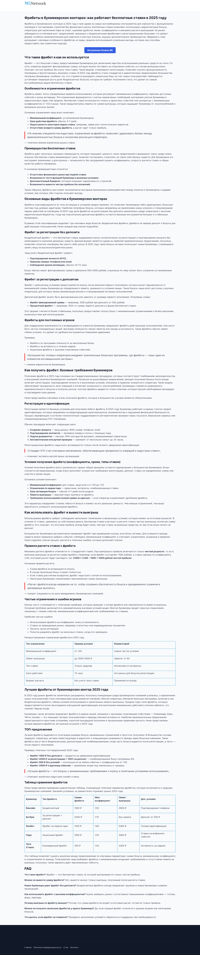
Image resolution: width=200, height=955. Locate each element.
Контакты (74, 947)
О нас (65, 947)
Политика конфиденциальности (47, 947)
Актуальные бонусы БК (100, 50)
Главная (27, 947)
